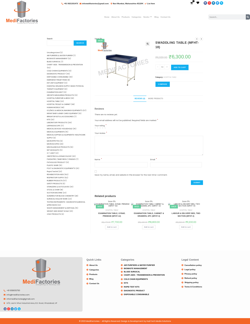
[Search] (248, 17)
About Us (115, 17)
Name (98, 159)
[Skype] (221, 3)
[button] (148, 44)
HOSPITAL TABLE (170, 77)
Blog (156, 17)
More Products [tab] (155, 99)
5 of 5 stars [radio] (105, 128)
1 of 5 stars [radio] (95, 128)
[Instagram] (209, 3)
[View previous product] (197, 39)
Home (106, 17)
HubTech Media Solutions (159, 321)
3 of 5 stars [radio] (100, 128)
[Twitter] (217, 3)
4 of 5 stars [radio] (103, 128)
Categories (136, 17)
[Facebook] (205, 3)
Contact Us (165, 17)
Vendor (146, 17)
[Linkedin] (213, 3)
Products (126, 17)
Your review (101, 133)
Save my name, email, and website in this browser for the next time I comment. (131, 175)
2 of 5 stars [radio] (98, 128)
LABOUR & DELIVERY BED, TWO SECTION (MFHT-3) (186, 214)
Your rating (101, 126)
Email (153, 159)
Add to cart (180, 67)
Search (49, 39)
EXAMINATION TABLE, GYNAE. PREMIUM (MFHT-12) (111, 214)
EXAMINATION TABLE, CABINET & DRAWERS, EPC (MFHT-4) (149, 214)
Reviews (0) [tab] (140, 99)
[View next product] (201, 39)
